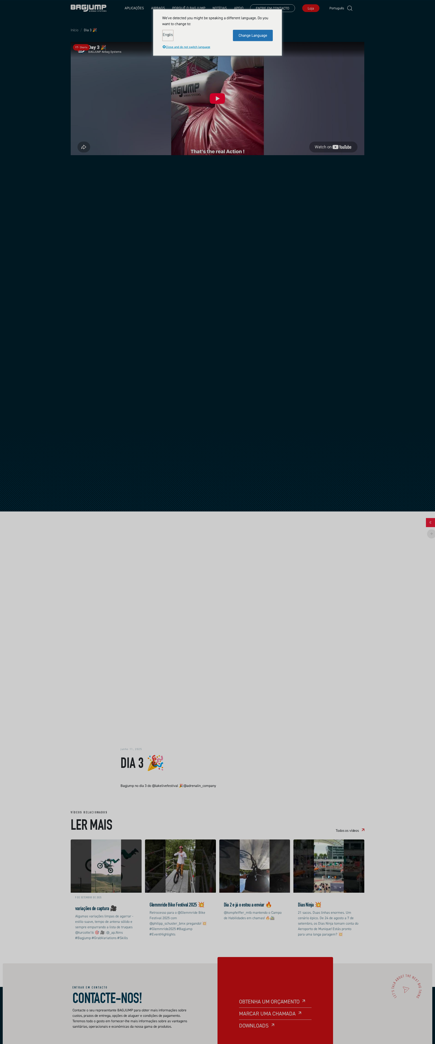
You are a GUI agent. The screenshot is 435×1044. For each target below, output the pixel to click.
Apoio (239, 8)
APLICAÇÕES (134, 8)
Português (333, 8)
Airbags (158, 8)
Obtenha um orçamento (269, 1001)
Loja (311, 8)
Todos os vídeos (347, 830)
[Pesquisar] (349, 8)
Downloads (254, 1025)
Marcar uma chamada (267, 1013)
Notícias (220, 8)
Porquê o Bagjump (188, 8)
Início (74, 30)
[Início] (88, 8)
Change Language (253, 35)
